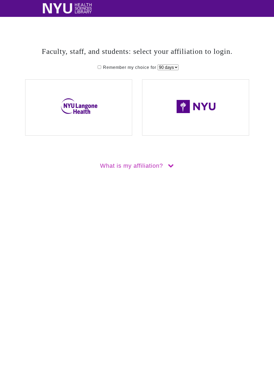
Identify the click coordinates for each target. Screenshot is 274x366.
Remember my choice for (129, 67)
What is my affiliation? (132, 165)
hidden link (12, 203)
